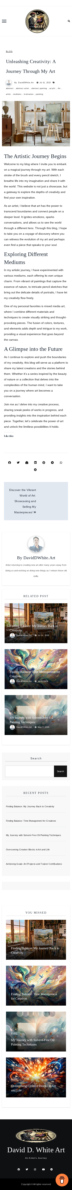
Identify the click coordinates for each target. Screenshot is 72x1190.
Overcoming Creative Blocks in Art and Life (28, 849)
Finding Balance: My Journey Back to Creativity (30, 806)
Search (36, 758)
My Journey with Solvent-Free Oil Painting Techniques (33, 835)
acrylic (52, 88)
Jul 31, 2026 (43, 635)
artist (8, 94)
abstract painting (39, 88)
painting (39, 94)
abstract (10, 88)
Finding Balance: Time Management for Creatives (31, 821)
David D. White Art (36, 1150)
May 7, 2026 (43, 727)
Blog (9, 51)
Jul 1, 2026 (43, 681)
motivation (28, 94)
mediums (17, 94)
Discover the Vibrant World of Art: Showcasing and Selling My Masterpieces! (22, 501)
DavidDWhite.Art (26, 83)
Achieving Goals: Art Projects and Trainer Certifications (34, 864)
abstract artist (22, 88)
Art (59, 88)
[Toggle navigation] (4, 21)
